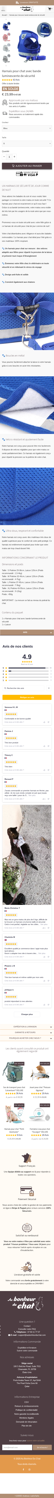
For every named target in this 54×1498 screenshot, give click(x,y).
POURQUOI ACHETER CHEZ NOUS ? (25, 1038)
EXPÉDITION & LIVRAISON (25, 1027)
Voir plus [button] (32, 795)
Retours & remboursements (27, 1406)
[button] (11, 80)
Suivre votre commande (27, 1350)
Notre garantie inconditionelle (26, 1414)
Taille (4, 137)
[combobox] (49, 688)
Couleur (5, 122)
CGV (26, 1402)
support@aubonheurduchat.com (32, 1335)
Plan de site (27, 1426)
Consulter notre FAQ (27, 1329)
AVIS (25, 632)
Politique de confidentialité (26, 1410)
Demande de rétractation (26, 1422)
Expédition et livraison (27, 1348)
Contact (27, 1326)
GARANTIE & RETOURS (25, 1032)
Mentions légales (26, 1418)
